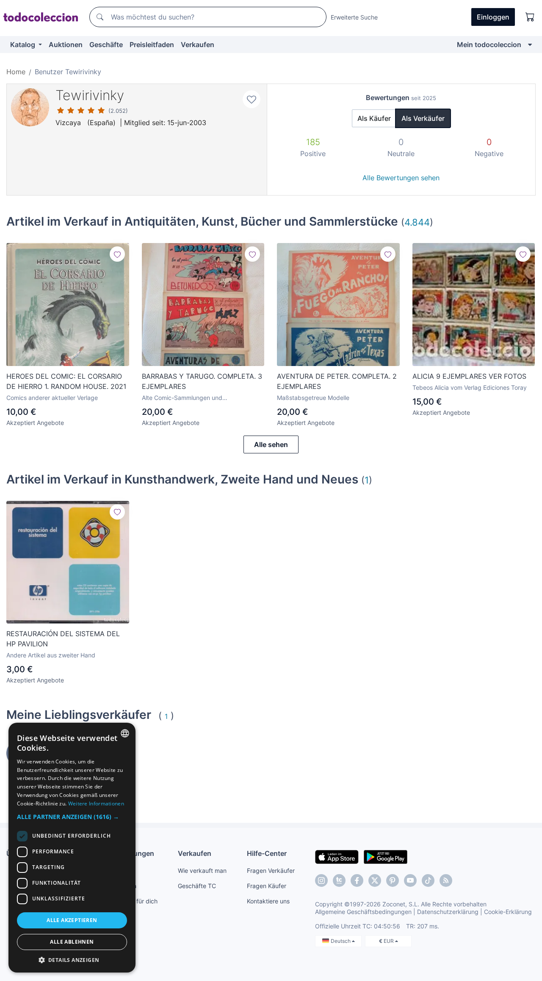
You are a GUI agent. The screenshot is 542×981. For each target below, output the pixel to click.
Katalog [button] (23, 44)
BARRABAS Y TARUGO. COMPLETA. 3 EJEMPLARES (202, 381)
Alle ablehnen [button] (72, 941)
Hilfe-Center (267, 853)
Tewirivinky (89, 95)
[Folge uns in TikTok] (428, 880)
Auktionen (66, 44)
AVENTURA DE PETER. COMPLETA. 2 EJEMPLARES (337, 381)
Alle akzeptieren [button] (72, 920)
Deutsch (341, 941)
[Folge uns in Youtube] (410, 880)
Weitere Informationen (96, 803)
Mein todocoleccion (489, 44)
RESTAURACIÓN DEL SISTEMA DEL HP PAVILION (63, 638)
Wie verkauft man (202, 870)
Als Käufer (374, 118)
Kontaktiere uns (268, 901)
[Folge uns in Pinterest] (392, 880)
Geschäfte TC (197, 885)
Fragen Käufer (266, 885)
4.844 (417, 222)
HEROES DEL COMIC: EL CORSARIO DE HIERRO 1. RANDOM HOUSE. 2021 (66, 381)
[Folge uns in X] (374, 880)
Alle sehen (271, 444)
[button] (72, 816)
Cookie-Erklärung (508, 911)
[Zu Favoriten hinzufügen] (251, 99)
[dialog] (72, 848)
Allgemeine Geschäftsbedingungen (363, 911)
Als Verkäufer (423, 118)
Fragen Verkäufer (271, 870)
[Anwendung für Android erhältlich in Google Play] (385, 856)
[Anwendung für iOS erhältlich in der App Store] (337, 856)
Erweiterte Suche (354, 17)
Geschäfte (106, 44)
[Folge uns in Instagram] (321, 880)
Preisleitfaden (152, 44)
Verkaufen (197, 44)
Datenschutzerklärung (447, 911)
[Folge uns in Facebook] (357, 880)
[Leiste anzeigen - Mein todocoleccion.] (530, 44)
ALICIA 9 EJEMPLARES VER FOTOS (469, 376)
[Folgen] (117, 254)
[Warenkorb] (530, 16)
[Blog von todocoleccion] (446, 880)
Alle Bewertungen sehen (401, 177)
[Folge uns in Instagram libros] (339, 880)
